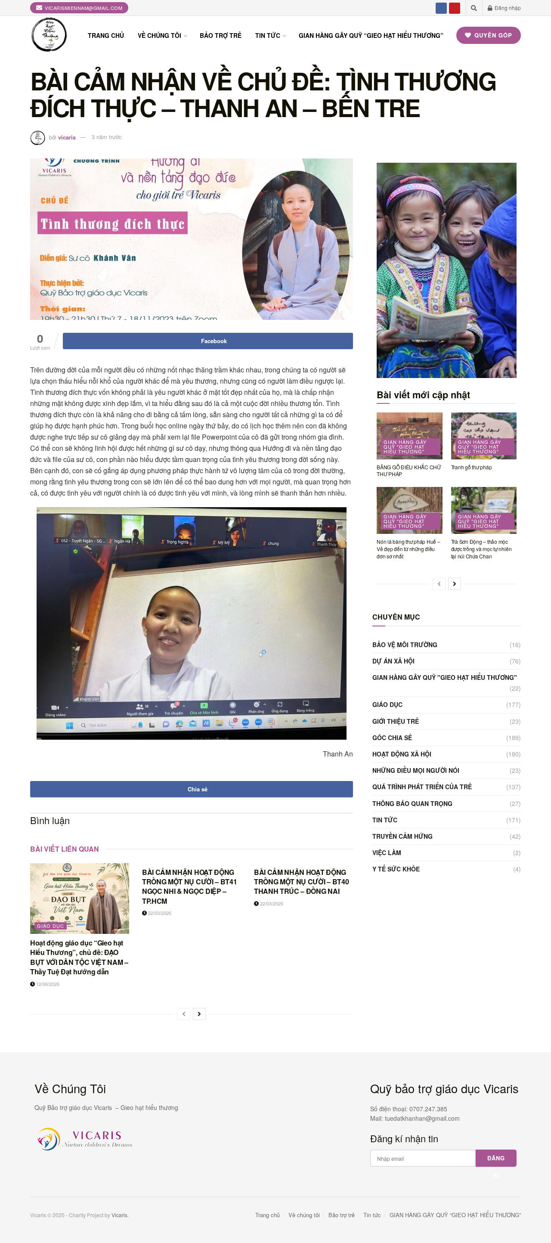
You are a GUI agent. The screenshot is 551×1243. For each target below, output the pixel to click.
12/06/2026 (47, 983)
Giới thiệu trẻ (395, 721)
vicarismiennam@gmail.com (83, 7)
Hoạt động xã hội (401, 754)
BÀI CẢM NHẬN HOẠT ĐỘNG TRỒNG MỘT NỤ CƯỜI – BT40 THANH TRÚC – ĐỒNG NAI (301, 881)
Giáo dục (50, 925)
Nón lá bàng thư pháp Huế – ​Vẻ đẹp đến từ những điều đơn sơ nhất (409, 549)
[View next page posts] (199, 1014)
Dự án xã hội (393, 661)
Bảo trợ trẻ (220, 35)
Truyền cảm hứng (402, 836)
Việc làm (386, 852)
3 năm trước (107, 137)
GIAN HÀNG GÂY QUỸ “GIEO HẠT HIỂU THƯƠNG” (371, 35)
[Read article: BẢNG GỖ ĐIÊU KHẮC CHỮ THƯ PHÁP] (410, 435)
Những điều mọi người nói (415, 770)
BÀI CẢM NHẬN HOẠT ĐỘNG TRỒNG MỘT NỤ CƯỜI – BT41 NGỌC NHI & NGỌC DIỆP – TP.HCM (189, 886)
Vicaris (119, 1214)
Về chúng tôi (159, 35)
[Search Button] (474, 7)
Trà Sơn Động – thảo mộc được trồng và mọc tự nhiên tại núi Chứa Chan (481, 549)
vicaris (67, 137)
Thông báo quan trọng (412, 803)
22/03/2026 (159, 912)
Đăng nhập (507, 7)
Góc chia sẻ (392, 737)
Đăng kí (496, 1160)
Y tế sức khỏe (396, 869)
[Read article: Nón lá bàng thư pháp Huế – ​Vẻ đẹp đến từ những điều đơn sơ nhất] (410, 510)
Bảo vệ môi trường (404, 644)
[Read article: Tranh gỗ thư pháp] (484, 435)
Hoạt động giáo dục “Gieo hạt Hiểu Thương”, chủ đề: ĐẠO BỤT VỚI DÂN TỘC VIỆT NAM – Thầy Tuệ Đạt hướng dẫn (79, 957)
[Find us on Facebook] (441, 7)
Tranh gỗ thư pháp (471, 467)
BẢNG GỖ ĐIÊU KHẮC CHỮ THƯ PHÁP (409, 470)
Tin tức (267, 35)
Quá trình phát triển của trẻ (422, 786)
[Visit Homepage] (49, 35)
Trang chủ (106, 35)
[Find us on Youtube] (454, 7)
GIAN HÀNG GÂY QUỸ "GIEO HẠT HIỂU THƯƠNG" (405, 446)
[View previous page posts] (183, 1014)
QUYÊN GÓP (492, 35)
